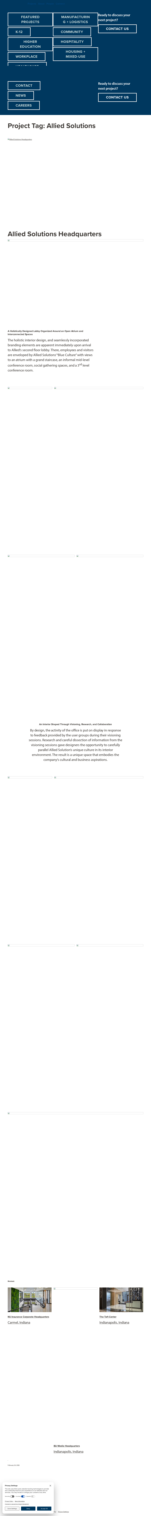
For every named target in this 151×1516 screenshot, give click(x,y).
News (21, 95)
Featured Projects (30, 19)
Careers (24, 105)
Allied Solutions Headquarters (55, 233)
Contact (24, 85)
